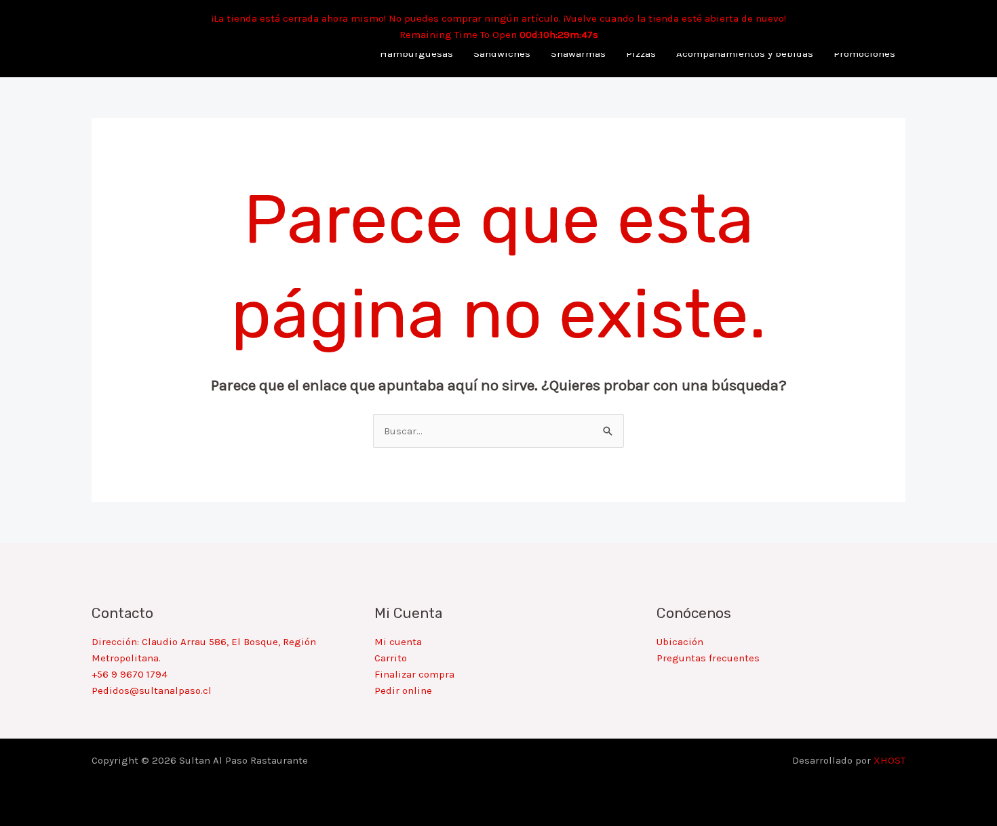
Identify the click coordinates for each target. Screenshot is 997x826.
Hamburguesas (416, 53)
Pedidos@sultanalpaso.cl (152, 690)
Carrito (390, 658)
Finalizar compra (414, 674)
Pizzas (641, 53)
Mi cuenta (398, 642)
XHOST (889, 760)
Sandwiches (501, 53)
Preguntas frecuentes (708, 658)
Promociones (864, 53)
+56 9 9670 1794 (130, 674)
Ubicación (680, 642)
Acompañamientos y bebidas (744, 53)
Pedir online (403, 690)
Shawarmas (578, 53)
